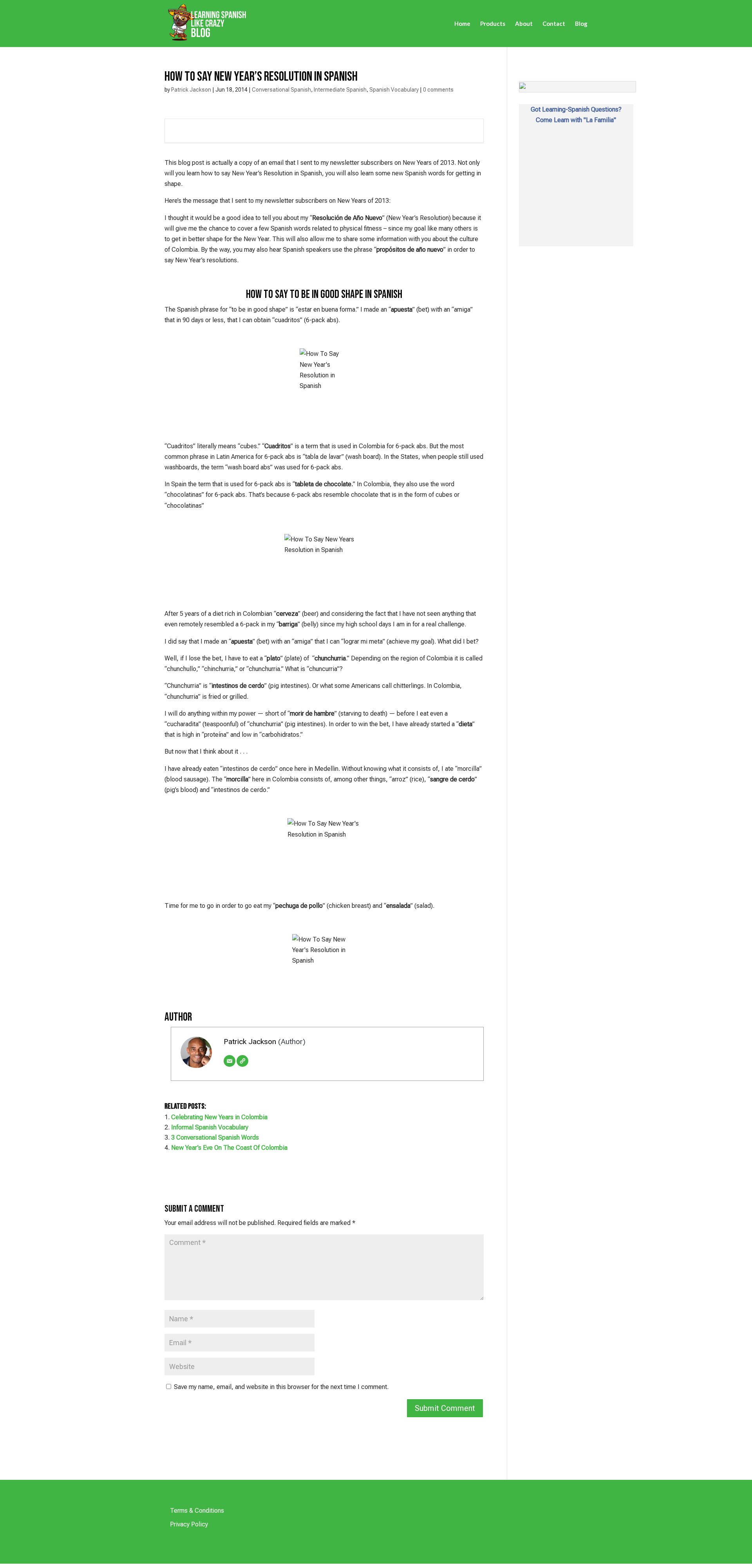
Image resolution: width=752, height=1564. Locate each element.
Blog (581, 24)
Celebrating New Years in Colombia (219, 1117)
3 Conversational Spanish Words (215, 1137)
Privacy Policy (189, 1524)
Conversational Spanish (281, 90)
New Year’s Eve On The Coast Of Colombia (229, 1147)
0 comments (438, 90)
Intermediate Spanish (340, 90)
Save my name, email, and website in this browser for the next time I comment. (281, 1387)
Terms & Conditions (197, 1510)
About (524, 24)
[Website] (242, 1061)
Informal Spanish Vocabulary (209, 1127)
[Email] (229, 1061)
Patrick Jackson (191, 90)
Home (462, 24)
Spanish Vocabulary (394, 90)
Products (492, 24)
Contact (553, 24)
